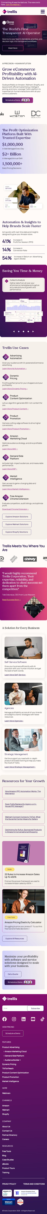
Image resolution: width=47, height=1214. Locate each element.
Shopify (5, 1114)
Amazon (5, 1106)
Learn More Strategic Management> (20, 767)
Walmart (5, 1110)
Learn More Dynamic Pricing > (15, 389)
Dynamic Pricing (9, 1064)
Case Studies (8, 1160)
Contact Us (7, 1131)
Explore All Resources (15, 938)
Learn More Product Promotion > (16, 429)
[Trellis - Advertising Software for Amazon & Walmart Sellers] (23, 998)
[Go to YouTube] (33, 1019)
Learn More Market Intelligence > (16, 489)
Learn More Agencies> (14, 721)
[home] (9, 11)
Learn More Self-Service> (15, 675)
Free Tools (6, 1151)
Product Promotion (10, 1077)
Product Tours (8, 1168)
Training (5, 1172)
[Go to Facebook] (4, 1019)
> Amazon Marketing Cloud (15, 1051)
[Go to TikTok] (42, 1019)
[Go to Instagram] (14, 1019)
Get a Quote (13, 974)
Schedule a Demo (12, 1033)
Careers (5, 1139)
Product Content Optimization (15, 1073)
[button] (13, 332)
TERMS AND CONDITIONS (34, 1184)
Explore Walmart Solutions (17, 524)
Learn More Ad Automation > (14, 369)
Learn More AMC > (10, 449)
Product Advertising (11, 1047)
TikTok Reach (8, 1068)
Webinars (6, 1093)
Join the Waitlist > (13, 4)
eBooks (5, 1164)
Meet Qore (12, 48)
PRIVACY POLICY (9, 1184)
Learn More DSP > (9, 469)
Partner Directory (9, 1135)
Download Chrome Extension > (15, 509)
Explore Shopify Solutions (17, 532)
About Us (6, 1126)
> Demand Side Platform (13, 1056)
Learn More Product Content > (15, 409)
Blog (4, 1155)
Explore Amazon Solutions (17, 516)
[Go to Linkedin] (23, 1019)
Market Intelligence (10, 1081)
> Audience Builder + (12, 1060)
